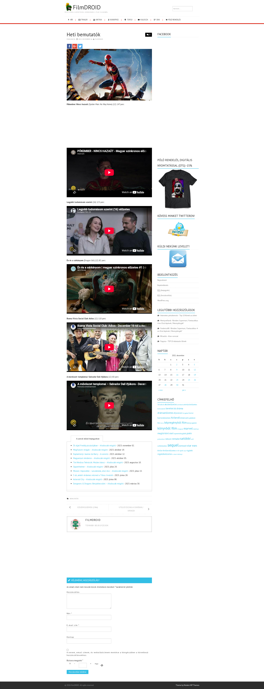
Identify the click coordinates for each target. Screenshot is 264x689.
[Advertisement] (109, 127)
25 (189, 380)
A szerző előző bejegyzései (87, 438)
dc (175, 408)
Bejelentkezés (162, 285)
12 (195, 370)
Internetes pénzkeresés (169, 315)
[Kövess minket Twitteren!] (178, 229)
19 (195, 375)
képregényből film (175, 422)
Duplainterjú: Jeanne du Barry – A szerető (90, 454)
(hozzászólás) (164, 295)
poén (189, 433)
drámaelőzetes (165, 412)
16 (177, 375)
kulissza (144, 20)
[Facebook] (69, 46)
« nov (161, 390)
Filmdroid (99, 39)
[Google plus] (74, 46)
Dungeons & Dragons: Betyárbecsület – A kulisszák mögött (98, 483)
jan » (184, 390)
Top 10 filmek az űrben (188, 315)
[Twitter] (80, 46)
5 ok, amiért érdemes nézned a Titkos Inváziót (93, 475)
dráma (180, 408)
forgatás (185, 413)
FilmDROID (87, 7)
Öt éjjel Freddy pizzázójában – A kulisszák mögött (94, 445)
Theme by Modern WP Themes (187, 685)
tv (177, 451)
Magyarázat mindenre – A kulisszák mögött (91, 458)
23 (177, 380)
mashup (196, 429)
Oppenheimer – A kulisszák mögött (88, 466)
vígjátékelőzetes (164, 454)
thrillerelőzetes (169, 450)
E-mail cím (73, 625)
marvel (188, 428)
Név (69, 613)
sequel (173, 445)
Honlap (70, 637)
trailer (84, 20)
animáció (180, 405)
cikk (158, 20)
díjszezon (178, 413)
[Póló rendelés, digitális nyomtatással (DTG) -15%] (178, 188)
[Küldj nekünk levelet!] (178, 258)
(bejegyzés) (163, 290)
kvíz (162, 423)
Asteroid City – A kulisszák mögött (87, 479)
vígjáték (189, 450)
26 (195, 380)
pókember (161, 439)
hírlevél (175, 417)
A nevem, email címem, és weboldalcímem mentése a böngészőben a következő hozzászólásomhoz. (107, 653)
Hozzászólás (73, 592)
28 (165, 385)
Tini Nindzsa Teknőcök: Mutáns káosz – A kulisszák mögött (98, 462)
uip (185, 451)
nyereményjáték (180, 433)
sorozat (183, 445)
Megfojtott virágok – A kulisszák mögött (90, 449)
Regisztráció (162, 280)
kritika (98, 20)
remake (176, 438)
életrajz (179, 454)
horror (191, 413)
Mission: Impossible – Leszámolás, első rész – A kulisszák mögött (100, 471)
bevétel (170, 408)
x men (175, 454)
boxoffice (114, 20)
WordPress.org (163, 300)
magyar (180, 429)
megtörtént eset (165, 433)
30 (177, 385)
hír (71, 20)
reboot (168, 438)
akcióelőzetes (170, 404)
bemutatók (74, 499)
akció (162, 404)
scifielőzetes (162, 446)
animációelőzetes (190, 404)
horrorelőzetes (163, 418)
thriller (160, 450)
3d (158, 404)
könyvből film (167, 428)
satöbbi (185, 438)
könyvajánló (192, 423)
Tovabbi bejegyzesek (97, 525)
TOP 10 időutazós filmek (177, 341)
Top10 (129, 20)
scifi (192, 439)
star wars (192, 445)
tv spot (180, 450)
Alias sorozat (173, 336)
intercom (184, 417)
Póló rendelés (174, 20)
